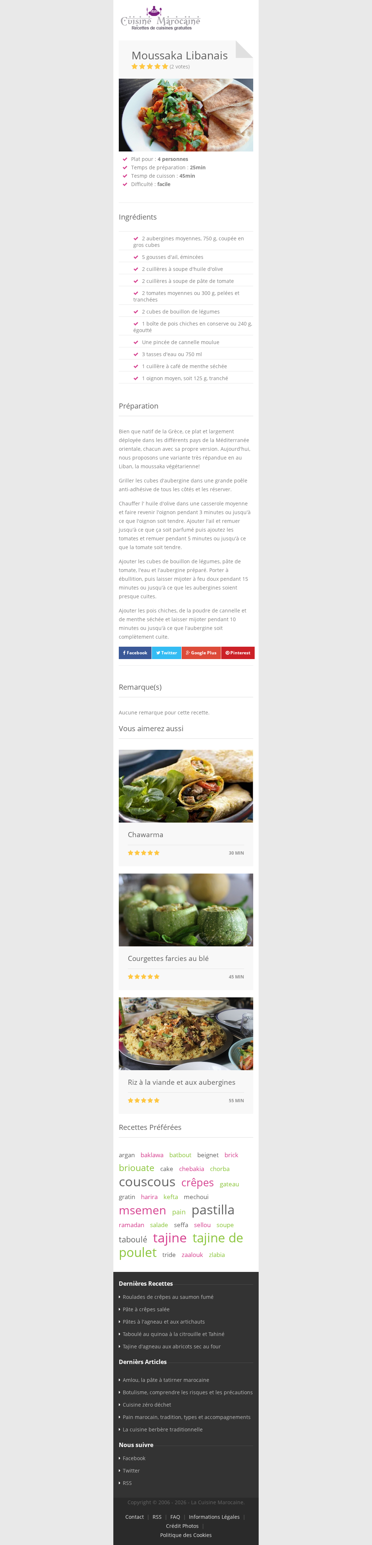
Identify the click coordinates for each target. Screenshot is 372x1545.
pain (179, 1211)
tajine (170, 1237)
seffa (181, 1225)
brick (231, 1155)
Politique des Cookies (186, 1535)
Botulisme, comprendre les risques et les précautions (188, 1392)
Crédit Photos (182, 1525)
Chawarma (145, 834)
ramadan (131, 1225)
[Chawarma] (186, 820)
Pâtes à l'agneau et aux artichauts (164, 1321)
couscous (147, 1181)
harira (149, 1197)
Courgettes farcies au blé (168, 958)
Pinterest (239, 653)
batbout (180, 1155)
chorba (220, 1168)
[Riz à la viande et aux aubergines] (186, 1068)
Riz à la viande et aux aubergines (181, 1082)
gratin (127, 1197)
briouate (136, 1167)
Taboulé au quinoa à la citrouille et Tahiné (174, 1334)
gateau (229, 1184)
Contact (134, 1516)
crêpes (197, 1182)
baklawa (152, 1155)
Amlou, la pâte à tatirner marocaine (166, 1379)
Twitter (168, 653)
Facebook (136, 653)
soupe (225, 1225)
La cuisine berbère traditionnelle (163, 1429)
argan (127, 1155)
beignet (208, 1155)
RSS (127, 1482)
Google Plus (203, 653)
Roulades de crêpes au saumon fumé (168, 1296)
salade (159, 1225)
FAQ (175, 1516)
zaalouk (192, 1254)
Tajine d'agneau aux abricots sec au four (172, 1346)
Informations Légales (214, 1516)
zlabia (217, 1254)
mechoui (196, 1197)
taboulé (133, 1239)
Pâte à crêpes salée (146, 1309)
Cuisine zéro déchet (147, 1404)
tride (169, 1254)
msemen (142, 1210)
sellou (202, 1225)
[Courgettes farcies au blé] (186, 944)
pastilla (213, 1209)
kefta (170, 1197)
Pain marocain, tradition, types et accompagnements (187, 1417)
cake (166, 1168)
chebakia (191, 1168)
